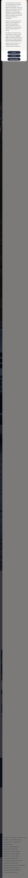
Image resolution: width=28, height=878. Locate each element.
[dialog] (14, 439)
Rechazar (14, 55)
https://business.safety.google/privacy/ (14, 40)
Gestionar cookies (14, 59)
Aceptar (14, 52)
